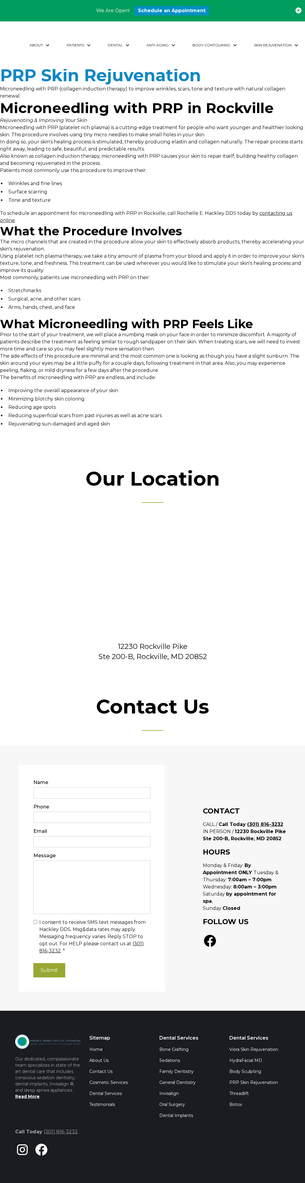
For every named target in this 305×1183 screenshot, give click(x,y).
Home (96, 1049)
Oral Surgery (172, 1104)
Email (40, 831)
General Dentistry (177, 1082)
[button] (40, 45)
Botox (235, 1104)
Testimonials (102, 1104)
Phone (41, 807)
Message (44, 855)
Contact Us (101, 1071)
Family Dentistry (176, 1071)
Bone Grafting (174, 1049)
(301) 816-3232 (61, 1132)
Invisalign (169, 1093)
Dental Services (105, 1093)
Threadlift (239, 1093)
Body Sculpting (245, 1071)
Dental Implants (176, 1115)
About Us (99, 1060)
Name (40, 782)
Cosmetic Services (108, 1082)
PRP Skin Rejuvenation (253, 1082)
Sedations (169, 1060)
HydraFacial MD (245, 1060)
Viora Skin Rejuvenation (253, 1049)
